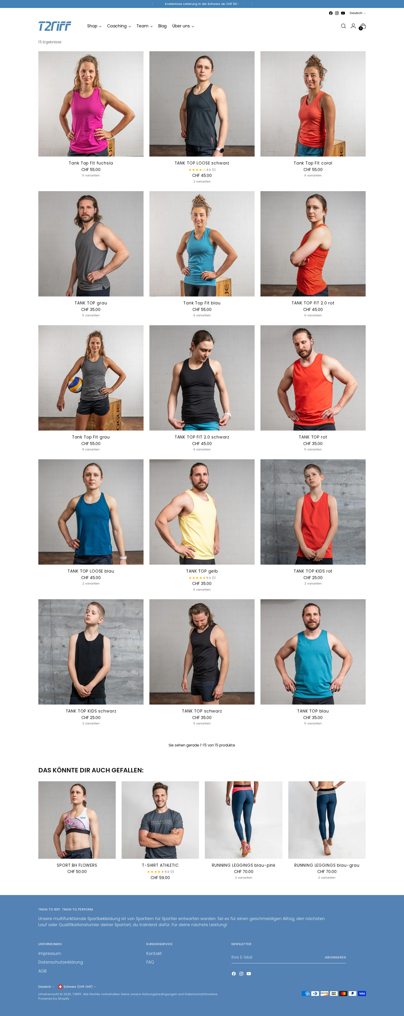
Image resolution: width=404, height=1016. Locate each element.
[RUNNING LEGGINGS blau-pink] (243, 820)
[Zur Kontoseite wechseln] (353, 26)
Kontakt (154, 953)
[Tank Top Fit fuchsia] (91, 104)
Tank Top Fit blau (201, 303)
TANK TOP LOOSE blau (91, 571)
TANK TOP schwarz (202, 711)
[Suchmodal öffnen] (343, 26)
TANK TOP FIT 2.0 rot (313, 303)
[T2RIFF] (59, 26)
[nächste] (252, 4)
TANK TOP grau (91, 303)
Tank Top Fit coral (313, 163)
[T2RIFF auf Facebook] (331, 13)
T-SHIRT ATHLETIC (160, 865)
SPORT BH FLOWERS (77, 865)
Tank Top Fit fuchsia (91, 163)
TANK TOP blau (313, 711)
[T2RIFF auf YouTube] (343, 13)
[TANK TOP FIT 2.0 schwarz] (202, 378)
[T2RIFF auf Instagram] (337, 13)
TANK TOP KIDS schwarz (91, 711)
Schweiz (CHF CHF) (78, 986)
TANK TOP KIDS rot (313, 571)
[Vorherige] (152, 4)
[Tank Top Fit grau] (91, 378)
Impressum (49, 953)
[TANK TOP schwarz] (202, 652)
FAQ (150, 962)
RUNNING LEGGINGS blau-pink (243, 865)
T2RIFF (76, 994)
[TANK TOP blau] (313, 652)
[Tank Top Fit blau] (202, 243)
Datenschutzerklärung (60, 962)
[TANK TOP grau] (91, 243)
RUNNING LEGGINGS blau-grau (327, 865)
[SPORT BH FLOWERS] (77, 820)
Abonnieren (335, 957)
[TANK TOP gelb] (202, 512)
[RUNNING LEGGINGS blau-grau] (327, 820)
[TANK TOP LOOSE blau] (91, 512)
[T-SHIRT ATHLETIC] (160, 820)
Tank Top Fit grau (91, 437)
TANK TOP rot (313, 437)
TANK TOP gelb (202, 571)
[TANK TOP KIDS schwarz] (91, 652)
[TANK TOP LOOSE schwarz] (202, 104)
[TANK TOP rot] (313, 378)
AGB (42, 971)
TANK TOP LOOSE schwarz (202, 163)
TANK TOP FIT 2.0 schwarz (202, 437)
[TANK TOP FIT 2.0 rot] (313, 243)
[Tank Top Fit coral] (313, 104)
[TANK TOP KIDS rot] (313, 512)
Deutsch (356, 13)
